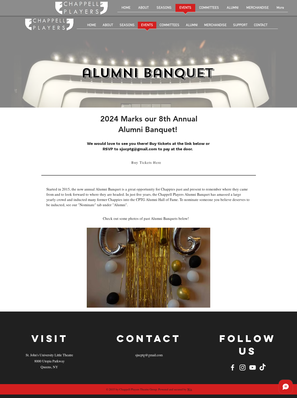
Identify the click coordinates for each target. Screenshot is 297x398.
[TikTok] (263, 367)
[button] (148, 268)
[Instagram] (243, 367)
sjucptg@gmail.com (138, 149)
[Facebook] (233, 367)
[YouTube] (253, 367)
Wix (189, 389)
